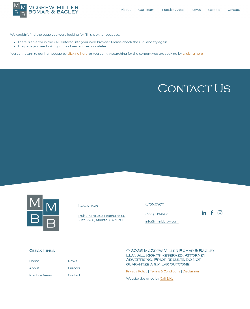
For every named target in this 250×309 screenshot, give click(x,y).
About (126, 10)
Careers (214, 10)
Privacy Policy (136, 271)
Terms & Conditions (165, 271)
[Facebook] (211, 212)
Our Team (146, 10)
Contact (234, 10)
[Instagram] (220, 212)
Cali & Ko (166, 278)
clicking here (77, 53)
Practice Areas (173, 10)
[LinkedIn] (203, 212)
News (196, 10)
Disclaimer (191, 271)
